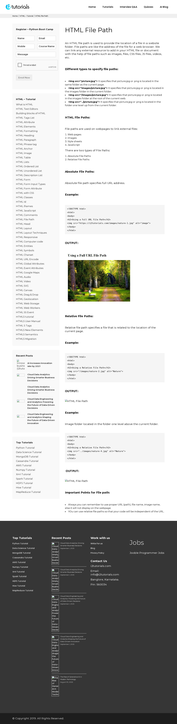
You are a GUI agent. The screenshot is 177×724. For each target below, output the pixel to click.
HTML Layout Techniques (31, 232)
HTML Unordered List (29, 170)
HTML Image (24, 153)
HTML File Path (25, 219)
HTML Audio (23, 277)
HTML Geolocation (27, 299)
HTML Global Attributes (30, 263)
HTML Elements (26, 126)
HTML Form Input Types (30, 184)
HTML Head (23, 223)
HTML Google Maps (28, 272)
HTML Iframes (24, 206)
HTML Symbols (25, 250)
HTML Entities (24, 246)
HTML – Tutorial (26, 16)
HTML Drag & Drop (27, 294)
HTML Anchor (24, 148)
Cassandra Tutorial (27, 461)
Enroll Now (24, 77)
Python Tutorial (25, 447)
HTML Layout (24, 228)
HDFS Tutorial (24, 483)
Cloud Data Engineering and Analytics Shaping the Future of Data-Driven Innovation (73, 638)
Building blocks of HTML (30, 113)
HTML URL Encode (27, 259)
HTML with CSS (25, 193)
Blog (93, 548)
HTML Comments (27, 215)
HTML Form (23, 179)
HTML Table (23, 157)
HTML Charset (24, 254)
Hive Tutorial (23, 487)
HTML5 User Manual (28, 321)
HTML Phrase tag (26, 144)
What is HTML (24, 104)
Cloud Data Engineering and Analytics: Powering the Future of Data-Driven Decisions (72, 598)
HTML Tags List (25, 117)
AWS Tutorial (24, 465)
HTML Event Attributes (29, 268)
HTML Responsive (27, 237)
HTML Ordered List (27, 166)
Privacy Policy (97, 552)
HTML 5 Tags (24, 325)
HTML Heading (25, 135)
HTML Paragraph (26, 139)
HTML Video (23, 281)
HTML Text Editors (27, 109)
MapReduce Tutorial (28, 492)
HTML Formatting (27, 131)
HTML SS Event (25, 312)
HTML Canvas (24, 290)
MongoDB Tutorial (27, 456)
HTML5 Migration (26, 338)
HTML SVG (22, 285)
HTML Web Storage (27, 303)
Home (15, 16)
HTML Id (21, 201)
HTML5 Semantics (27, 334)
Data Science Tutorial (29, 452)
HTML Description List (29, 175)
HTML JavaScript (26, 210)
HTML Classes (24, 197)
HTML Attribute (25, 122)
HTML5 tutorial (25, 316)
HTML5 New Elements (29, 330)
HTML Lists (22, 162)
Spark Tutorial (24, 478)
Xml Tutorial (23, 474)
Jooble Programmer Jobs (147, 552)
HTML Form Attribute (29, 188)
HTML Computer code (29, 241)
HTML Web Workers (28, 308)
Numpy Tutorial (25, 469)
